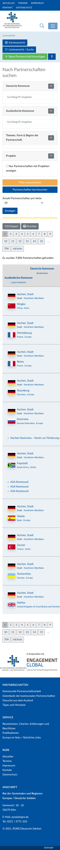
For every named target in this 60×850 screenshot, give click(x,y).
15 (41, 241)
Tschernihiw (24, 574)
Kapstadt (22, 463)
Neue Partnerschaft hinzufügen (26, 56)
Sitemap (48, 848)
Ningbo (21, 304)
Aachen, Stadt (25, 294)
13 (27, 241)
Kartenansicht (16, 42)
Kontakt (7, 8)
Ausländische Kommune (18, 277)
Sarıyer (21, 545)
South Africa (23, 467)
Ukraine (21, 578)
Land (13, 282)
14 (34, 241)
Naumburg (23, 390)
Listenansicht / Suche (21, 49)
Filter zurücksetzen (30, 182)
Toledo (21, 516)
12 (20, 241)
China (20, 308)
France (20, 337)
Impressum (37, 3)
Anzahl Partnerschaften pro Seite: (22, 198)
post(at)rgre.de (20, 817)
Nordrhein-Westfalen (34, 298)
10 (5, 241)
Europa (28, 337)
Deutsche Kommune (42, 268)
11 (12, 241)
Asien (26, 308)
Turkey (20, 549)
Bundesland (42, 273)
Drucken (31, 226)
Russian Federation (26, 423)
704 (6, 248)
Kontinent (21, 282)
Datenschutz (24, 8)
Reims (20, 361)
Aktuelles (8, 3)
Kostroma (22, 419)
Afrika (33, 467)
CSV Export (11, 226)
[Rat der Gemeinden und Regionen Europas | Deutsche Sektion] (12, 24)
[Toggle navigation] (53, 26)
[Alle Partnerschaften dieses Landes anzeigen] (11, 305)
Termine (23, 3)
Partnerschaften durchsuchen (30, 189)
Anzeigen (10, 211)
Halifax (21, 602)
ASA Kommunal (19, 482)
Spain (19, 520)
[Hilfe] (52, 56)
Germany (21, 395)
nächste (17, 248)
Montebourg (24, 333)
